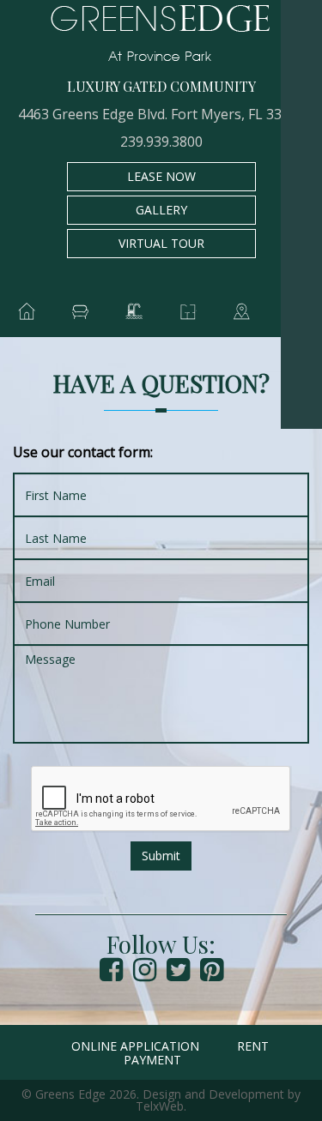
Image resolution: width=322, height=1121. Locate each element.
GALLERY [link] (161, 210)
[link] (301, 20)
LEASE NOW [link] (161, 176)
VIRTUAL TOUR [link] (161, 243)
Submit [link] (161, 855)
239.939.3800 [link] (161, 141)
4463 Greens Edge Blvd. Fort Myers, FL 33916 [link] (161, 114)
